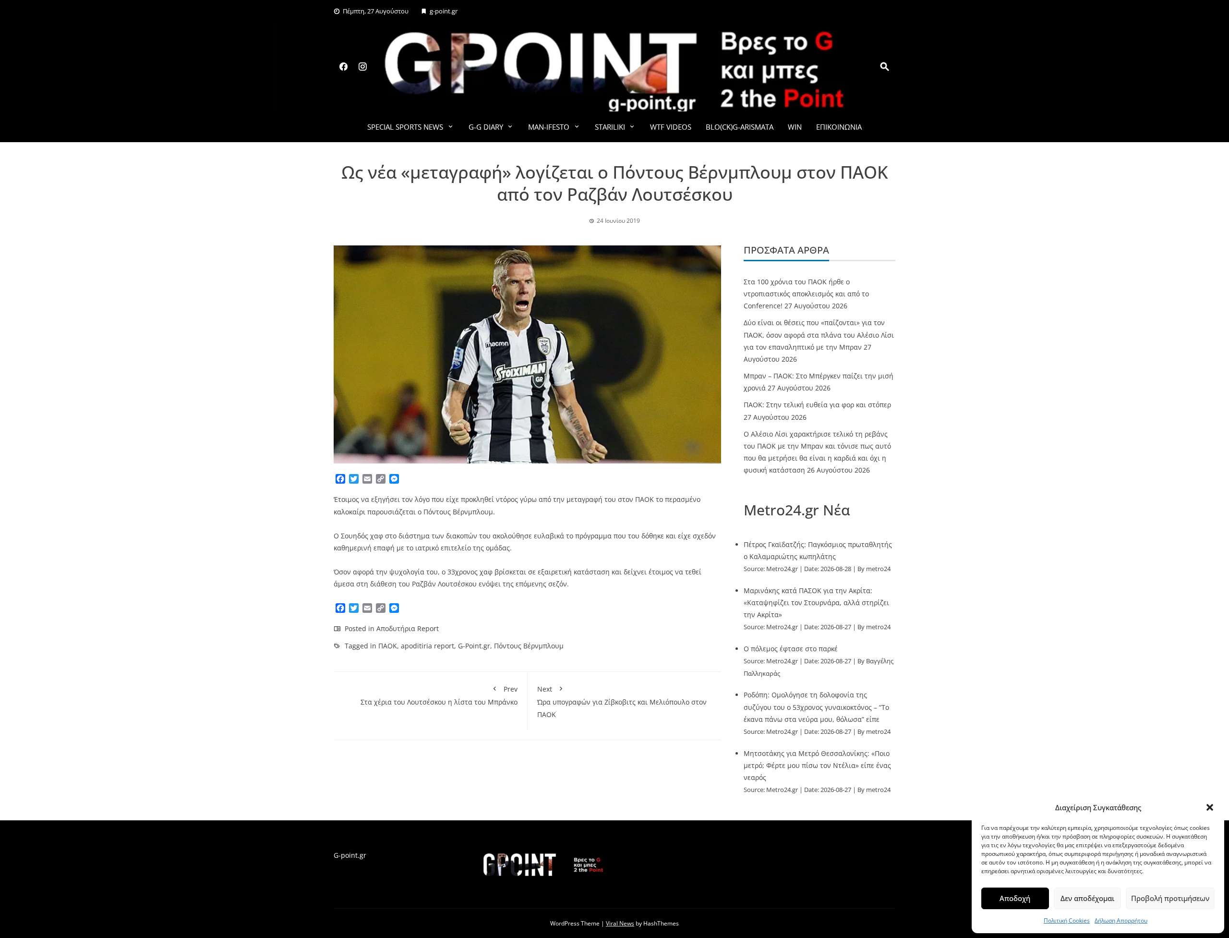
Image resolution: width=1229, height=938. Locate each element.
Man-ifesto (548, 127)
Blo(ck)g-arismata (739, 127)
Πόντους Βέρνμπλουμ (529, 645)
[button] (1210, 807)
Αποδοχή (1015, 898)
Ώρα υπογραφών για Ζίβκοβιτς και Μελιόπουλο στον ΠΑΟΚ (622, 701)
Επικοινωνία (839, 127)
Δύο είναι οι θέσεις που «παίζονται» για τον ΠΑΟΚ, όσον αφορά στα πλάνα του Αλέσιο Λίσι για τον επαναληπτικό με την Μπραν (819, 334)
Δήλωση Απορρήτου (1121, 920)
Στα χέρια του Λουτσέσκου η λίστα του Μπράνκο (439, 695)
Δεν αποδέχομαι (1087, 898)
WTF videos (670, 127)
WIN (795, 127)
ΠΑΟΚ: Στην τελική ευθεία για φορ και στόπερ (817, 404)
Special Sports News (405, 127)
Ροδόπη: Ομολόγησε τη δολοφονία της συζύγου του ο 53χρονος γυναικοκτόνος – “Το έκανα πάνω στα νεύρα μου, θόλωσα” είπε (816, 706)
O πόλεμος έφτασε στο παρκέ (791, 648)
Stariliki (610, 127)
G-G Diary (486, 127)
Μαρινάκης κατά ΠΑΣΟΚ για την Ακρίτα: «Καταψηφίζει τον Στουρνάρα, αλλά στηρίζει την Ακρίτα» (816, 602)
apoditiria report (427, 645)
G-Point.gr (474, 645)
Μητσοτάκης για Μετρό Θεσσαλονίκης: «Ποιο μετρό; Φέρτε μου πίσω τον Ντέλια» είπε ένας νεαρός (817, 765)
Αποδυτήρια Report (407, 628)
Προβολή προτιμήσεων (1170, 898)
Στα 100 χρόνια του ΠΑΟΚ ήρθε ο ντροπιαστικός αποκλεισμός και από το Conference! (806, 293)
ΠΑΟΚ (387, 645)
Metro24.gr (782, 569)
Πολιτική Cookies (1067, 920)
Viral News (620, 923)
